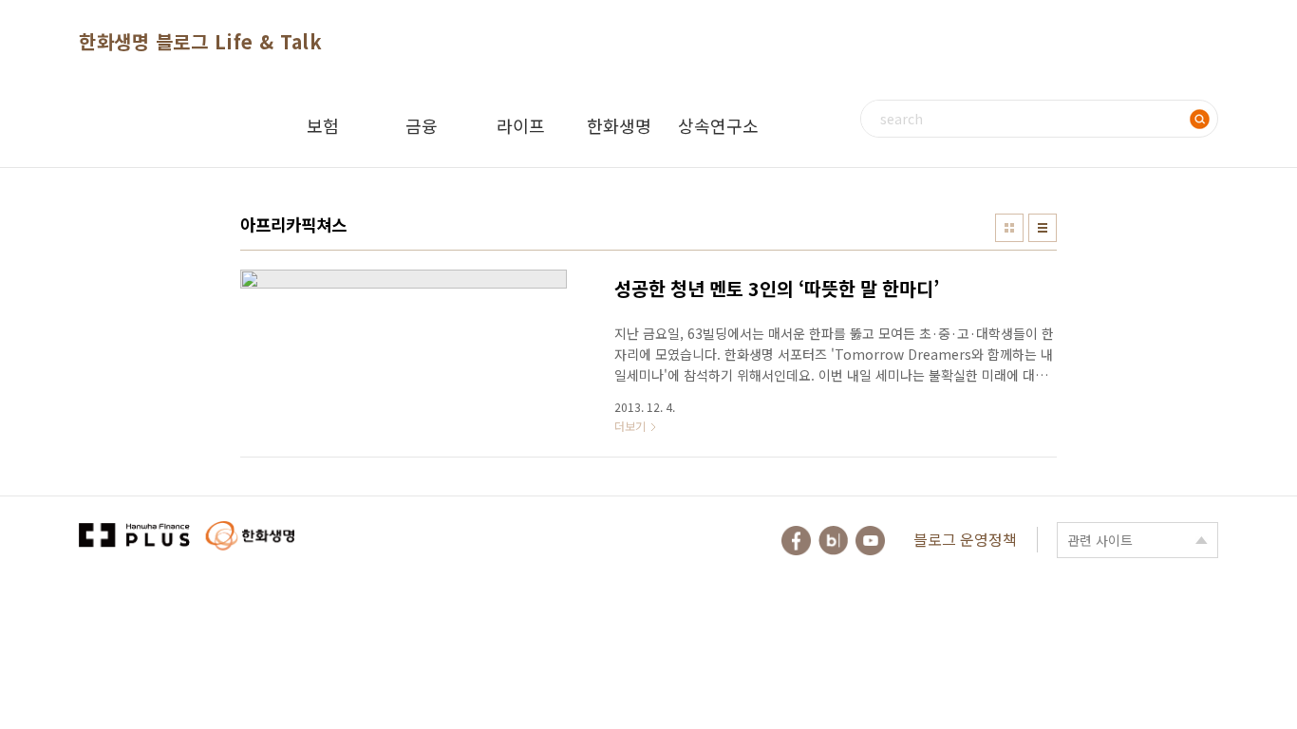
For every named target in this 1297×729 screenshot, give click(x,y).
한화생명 (619, 125)
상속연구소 (718, 125)
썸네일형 (1009, 228)
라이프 (521, 125)
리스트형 (1042, 228)
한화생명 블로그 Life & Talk (200, 41)
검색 (1199, 119)
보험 (323, 125)
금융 (421, 125)
